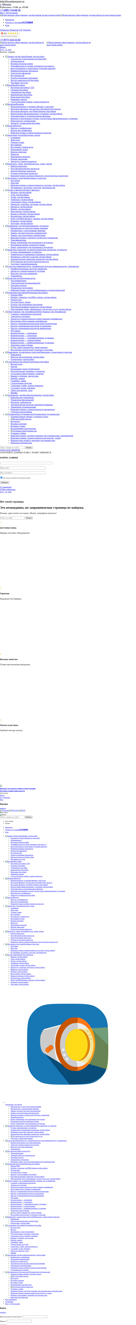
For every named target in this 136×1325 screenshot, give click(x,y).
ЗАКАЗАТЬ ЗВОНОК (10, 450)
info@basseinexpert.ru (12, 1)
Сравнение (9, 1302)
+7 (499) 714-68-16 (10, 10)
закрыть (3, 808)
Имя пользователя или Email (11, 1317)
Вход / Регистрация (12, 1304)
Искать (29, 448)
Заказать (4, 482)
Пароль (3, 1321)
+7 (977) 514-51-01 (10, 39)
